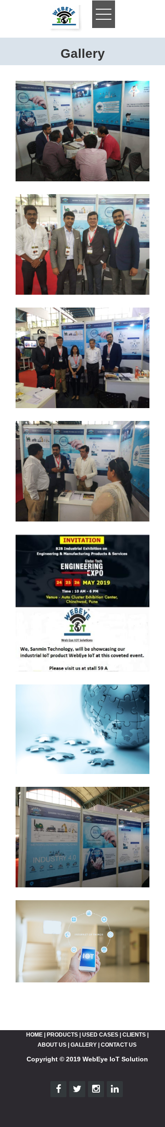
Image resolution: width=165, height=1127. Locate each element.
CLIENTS (134, 1035)
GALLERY (84, 1045)
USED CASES (100, 1035)
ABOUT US (52, 1045)
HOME (34, 1035)
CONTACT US (119, 1045)
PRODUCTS (62, 1035)
